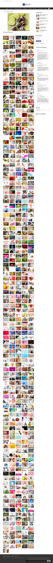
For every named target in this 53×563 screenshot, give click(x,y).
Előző (20, 34)
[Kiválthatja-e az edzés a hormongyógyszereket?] (37, 28)
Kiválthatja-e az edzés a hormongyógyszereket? (43, 27)
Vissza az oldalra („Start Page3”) (8, 11)
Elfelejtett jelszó (42, 43)
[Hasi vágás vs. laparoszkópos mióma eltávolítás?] (37, 31)
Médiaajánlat (16, 556)
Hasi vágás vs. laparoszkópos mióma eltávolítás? (43, 30)
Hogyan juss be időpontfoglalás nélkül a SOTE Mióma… (44, 15)
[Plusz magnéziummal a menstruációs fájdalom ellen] (37, 18)
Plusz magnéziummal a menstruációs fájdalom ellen (43, 18)
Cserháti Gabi (39, 62)
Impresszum (12, 556)
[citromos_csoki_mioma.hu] (6, 38)
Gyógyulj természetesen (17, 8)
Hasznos (11, 8)
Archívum (34, 8)
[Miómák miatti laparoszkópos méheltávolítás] (37, 25)
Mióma (7, 8)
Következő (16, 34)
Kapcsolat (4, 556)
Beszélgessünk (40, 8)
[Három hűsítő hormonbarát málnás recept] (37, 22)
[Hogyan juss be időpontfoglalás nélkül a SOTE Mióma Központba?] (37, 15)
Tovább (45, 8)
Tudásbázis (30, 8)
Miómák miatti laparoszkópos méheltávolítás (43, 24)
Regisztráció (37, 43)
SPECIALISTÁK (25, 8)
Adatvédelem (8, 556)
